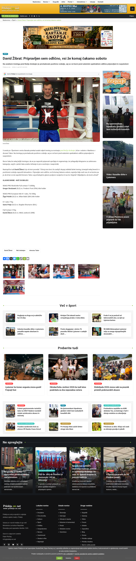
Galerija (84, 516)
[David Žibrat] (14, 271)
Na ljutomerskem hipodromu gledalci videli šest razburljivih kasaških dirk (72, 410)
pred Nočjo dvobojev (67, 150)
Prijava (132, 16)
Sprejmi (59, 558)
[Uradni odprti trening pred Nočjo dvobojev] (39, 271)
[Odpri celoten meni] (132, 8)
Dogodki (56, 2)
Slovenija (63, 513)
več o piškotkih (68, 554)
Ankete (84, 525)
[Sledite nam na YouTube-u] (34, 16)
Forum (84, 522)
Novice (45, 2)
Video (84, 519)
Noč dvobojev (20, 250)
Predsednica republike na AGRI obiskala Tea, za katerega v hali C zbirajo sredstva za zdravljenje (116, 410)
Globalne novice (65, 529)
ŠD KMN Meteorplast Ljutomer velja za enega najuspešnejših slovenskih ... (115, 331)
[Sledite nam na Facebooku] (29, 16)
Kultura (39, 519)
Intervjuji (63, 516)
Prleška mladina (87, 542)
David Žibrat (8, 250)
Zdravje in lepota (65, 519)
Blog (83, 532)
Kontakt (100, 2)
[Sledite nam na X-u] (36, 16)
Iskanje (92, 2)
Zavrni (76, 558)
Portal (70, 2)
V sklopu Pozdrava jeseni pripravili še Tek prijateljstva (117, 220)
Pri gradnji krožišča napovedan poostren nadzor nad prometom (16, 474)
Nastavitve (68, 558)
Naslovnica (36, 2)
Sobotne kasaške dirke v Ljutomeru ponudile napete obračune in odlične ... (30, 331)
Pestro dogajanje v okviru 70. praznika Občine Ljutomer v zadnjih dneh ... (74, 331)
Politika (39, 525)
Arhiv (63, 2)
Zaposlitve (85, 529)
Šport (14, 20)
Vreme (84, 535)
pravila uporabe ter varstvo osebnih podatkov (89, 554)
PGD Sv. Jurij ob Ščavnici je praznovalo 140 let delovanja (50, 477)
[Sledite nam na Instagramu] (32, 16)
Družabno (40, 513)
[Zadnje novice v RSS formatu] (39, 16)
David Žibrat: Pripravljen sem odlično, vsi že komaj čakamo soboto (39, 20)
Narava (39, 532)
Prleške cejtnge (87, 538)
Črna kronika (41, 516)
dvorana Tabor (34, 250)
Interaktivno (81, 2)
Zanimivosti (41, 535)
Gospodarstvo (42, 529)
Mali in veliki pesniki (88, 545)
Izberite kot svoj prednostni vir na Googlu (19, 74)
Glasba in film (42, 538)
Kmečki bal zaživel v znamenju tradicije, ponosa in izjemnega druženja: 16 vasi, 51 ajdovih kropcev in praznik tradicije (84, 471)
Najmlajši (40, 542)
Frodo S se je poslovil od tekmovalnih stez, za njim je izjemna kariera (114, 317)
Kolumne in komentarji (67, 522)
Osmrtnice (63, 532)
